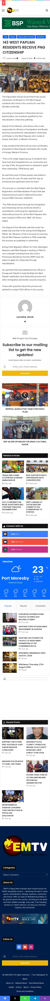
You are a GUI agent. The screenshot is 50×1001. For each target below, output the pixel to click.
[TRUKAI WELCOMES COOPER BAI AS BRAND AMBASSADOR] (13, 467)
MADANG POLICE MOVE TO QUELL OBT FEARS (12, 762)
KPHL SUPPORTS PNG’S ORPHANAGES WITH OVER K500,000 (36, 477)
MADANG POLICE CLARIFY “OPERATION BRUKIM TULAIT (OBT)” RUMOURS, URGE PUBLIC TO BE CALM (36, 747)
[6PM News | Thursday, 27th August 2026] (10, 668)
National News (21, 983)
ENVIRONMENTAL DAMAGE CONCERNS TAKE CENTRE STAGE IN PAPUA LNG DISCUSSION (12, 810)
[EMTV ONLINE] (16, 10)
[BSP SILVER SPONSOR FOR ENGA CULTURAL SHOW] (25, 427)
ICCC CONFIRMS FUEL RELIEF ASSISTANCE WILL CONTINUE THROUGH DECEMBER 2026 (13, 506)
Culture (19, 987)
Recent (23, 606)
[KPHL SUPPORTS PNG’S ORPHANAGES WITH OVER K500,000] (37, 467)
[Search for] (47, 11)
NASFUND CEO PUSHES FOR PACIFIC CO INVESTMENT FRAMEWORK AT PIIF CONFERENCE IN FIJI (31, 642)
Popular (8, 606)
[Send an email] (17, 58)
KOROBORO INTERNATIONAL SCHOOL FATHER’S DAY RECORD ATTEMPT (31, 617)
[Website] (25, 321)
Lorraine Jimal (11, 58)
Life (5, 37)
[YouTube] (25, 947)
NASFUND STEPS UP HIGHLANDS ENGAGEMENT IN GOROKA (33, 628)
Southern (40, 37)
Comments (41, 606)
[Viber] (45, 998)
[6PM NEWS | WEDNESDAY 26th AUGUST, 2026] (10, 656)
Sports (26, 987)
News (12, 37)
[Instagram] (30, 947)
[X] (15, 998)
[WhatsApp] (25, 998)
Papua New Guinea (26, 37)
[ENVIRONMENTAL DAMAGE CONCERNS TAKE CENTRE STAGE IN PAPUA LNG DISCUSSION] (13, 796)
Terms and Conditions (25, 991)
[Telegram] (35, 998)
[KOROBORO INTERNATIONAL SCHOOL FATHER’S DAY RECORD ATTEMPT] (10, 618)
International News (36, 983)
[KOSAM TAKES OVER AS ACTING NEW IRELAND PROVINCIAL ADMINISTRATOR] (37, 766)
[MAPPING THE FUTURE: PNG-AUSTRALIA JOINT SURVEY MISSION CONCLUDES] (13, 733)
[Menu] (3, 11)
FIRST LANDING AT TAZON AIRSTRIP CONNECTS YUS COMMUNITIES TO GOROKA (34, 507)
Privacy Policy (36, 987)
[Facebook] (19, 947)
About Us (10, 983)
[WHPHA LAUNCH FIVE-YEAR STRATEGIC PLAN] (25, 394)
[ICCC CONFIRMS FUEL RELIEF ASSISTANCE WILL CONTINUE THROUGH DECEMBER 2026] (13, 493)
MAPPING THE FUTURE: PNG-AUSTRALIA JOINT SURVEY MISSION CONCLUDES (12, 746)
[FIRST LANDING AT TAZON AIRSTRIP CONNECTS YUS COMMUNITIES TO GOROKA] (37, 493)
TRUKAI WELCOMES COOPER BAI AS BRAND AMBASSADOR (12, 477)
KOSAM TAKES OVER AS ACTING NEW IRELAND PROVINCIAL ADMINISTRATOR (36, 779)
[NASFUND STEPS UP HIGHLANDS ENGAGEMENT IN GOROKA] (10, 630)
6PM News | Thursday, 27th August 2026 (27, 3)
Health (11, 987)
